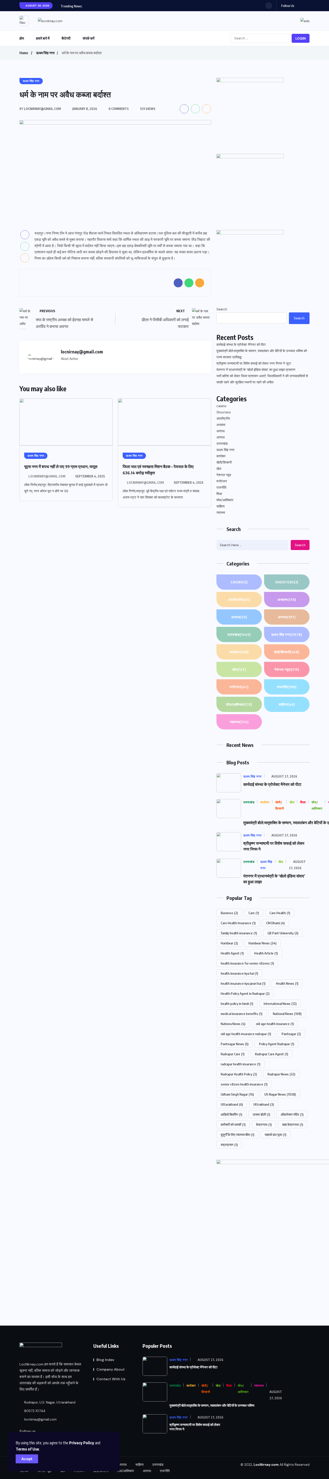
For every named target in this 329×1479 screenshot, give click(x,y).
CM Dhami (275, 923)
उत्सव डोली (261, 1114)
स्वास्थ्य (220, 512)
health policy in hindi (237, 1004)
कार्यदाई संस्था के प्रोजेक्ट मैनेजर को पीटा (241, 344)
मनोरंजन (221, 481)
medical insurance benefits (241, 1014)
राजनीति (221, 487)
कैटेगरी (66, 38)
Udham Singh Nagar (237, 1094)
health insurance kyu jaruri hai (243, 983)
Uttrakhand (263, 1104)
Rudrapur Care (232, 1054)
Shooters (223, 412)
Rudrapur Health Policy (239, 1074)
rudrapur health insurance (240, 1064)
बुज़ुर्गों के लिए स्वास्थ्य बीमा (237, 1135)
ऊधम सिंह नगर (45, 53)
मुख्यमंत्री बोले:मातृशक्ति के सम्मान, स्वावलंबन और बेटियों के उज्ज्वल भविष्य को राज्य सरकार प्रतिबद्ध (261, 354)
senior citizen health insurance (244, 1084)
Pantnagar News (234, 1044)
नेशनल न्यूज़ (223, 475)
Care (253, 913)
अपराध (220, 431)
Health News (287, 983)
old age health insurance (275, 1024)
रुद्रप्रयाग (229, 1145)
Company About (110, 1369)
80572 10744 (34, 1411)
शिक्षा (219, 494)
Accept (26, 1459)
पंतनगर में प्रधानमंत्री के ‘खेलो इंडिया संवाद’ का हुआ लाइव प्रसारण (255, 370)
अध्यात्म (220, 425)
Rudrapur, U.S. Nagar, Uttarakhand (49, 1402)
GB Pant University (282, 933)
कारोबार (221, 456)
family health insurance (239, 933)
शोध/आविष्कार (224, 500)
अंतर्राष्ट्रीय (223, 418)
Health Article (266, 953)
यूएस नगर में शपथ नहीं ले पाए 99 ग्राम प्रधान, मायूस (60, 466)
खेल (218, 468)
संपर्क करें (88, 38)
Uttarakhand (232, 1104)
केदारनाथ (264, 1124)
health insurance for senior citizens (247, 963)
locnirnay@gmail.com (46, 476)
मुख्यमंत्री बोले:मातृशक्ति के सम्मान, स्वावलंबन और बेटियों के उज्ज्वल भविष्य (211, 1405)
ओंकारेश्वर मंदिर (292, 1114)
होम (21, 38)
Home (23, 53)
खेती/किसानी (224, 462)
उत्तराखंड (222, 443)
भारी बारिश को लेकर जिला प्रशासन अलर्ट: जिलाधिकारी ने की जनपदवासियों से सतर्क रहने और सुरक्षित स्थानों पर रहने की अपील (262, 379)
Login (300, 38)
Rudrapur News (281, 1074)
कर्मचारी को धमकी (233, 1124)
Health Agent (232, 953)
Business (229, 913)
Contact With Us (110, 1379)
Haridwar (229, 943)
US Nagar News (280, 1094)
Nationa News (233, 1024)
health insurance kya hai (239, 973)
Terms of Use (27, 1448)
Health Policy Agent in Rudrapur (245, 993)
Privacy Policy (81, 1442)
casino (221, 406)
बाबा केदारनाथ (292, 1124)
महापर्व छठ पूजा (275, 1135)
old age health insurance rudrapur (246, 1034)
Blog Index (105, 1359)
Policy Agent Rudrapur (276, 1044)
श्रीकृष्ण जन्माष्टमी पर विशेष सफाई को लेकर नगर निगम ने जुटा (253, 363)
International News (280, 1004)
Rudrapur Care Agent (271, 1054)
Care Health (279, 913)
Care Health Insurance (238, 923)
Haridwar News (262, 943)
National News (287, 1014)
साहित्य (220, 506)
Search (221, 309)
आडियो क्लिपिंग (231, 1114)
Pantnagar (291, 1034)
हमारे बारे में (42, 38)
